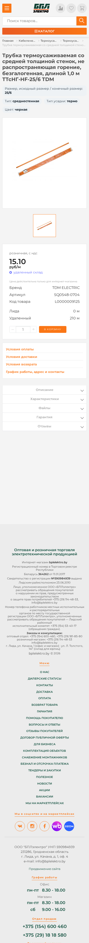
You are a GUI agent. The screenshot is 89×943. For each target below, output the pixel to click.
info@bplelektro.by (44, 602)
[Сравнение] (60, 8)
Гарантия (44, 711)
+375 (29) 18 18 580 (44, 935)
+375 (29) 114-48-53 (65, 599)
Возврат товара (44, 704)
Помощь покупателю (44, 718)
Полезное (44, 777)
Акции (44, 790)
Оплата (44, 698)
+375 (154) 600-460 (42, 636)
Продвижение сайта (44, 869)
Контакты (44, 685)
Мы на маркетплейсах (45, 803)
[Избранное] (71, 8)
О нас (44, 672)
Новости (44, 783)
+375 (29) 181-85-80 (69, 636)
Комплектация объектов (44, 750)
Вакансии (44, 796)
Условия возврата (21, 364)
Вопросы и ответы (44, 724)
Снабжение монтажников (44, 757)
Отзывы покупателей (44, 731)
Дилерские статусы (44, 678)
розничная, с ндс (23, 253)
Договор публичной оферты (44, 737)
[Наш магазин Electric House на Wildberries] (57, 826)
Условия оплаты (20, 349)
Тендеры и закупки (44, 770)
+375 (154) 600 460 (45, 926)
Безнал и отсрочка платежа (45, 763)
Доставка (44, 691)
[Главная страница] (41, 8)
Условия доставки (21, 357)
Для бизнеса (44, 744)
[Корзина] (82, 8)
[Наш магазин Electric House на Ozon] (69, 826)
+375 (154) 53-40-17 (63, 625)
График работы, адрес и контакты (35, 372)
